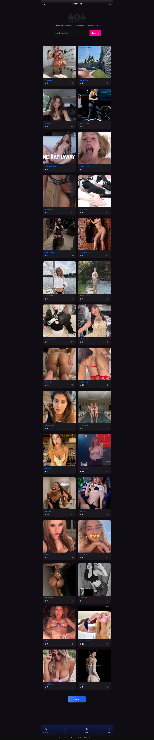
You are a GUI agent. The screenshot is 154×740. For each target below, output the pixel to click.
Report (61, 738)
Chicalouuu (84, 468)
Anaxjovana (84, 684)
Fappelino (77, 3)
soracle (82, 511)
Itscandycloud (50, 339)
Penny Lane (49, 684)
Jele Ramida (84, 339)
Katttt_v (47, 555)
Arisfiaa (47, 123)
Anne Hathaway (50, 166)
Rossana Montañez (86, 641)
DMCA (80, 738)
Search (95, 33)
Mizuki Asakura (85, 296)
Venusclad (48, 80)
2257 (85, 738)
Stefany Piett (84, 382)
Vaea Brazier (84, 555)
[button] (109, 5)
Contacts (92, 738)
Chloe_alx (48, 382)
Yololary (47, 641)
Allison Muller (49, 425)
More (77, 699)
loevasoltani (84, 80)
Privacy (73, 738)
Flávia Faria (49, 598)
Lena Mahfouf (50, 511)
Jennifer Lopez (85, 123)
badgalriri (83, 209)
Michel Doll (48, 209)
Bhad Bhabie (49, 252)
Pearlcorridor (49, 296)
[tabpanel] (77, 375)
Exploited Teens (85, 166)
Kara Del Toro (50, 468)
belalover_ (83, 598)
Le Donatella (84, 425)
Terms (67, 738)
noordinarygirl (85, 252)
